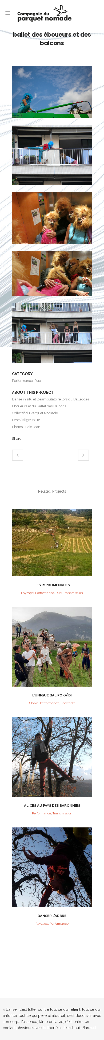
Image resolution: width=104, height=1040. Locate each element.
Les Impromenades (52, 585)
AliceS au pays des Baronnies (52, 806)
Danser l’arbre (52, 916)
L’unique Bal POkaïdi (52, 695)
